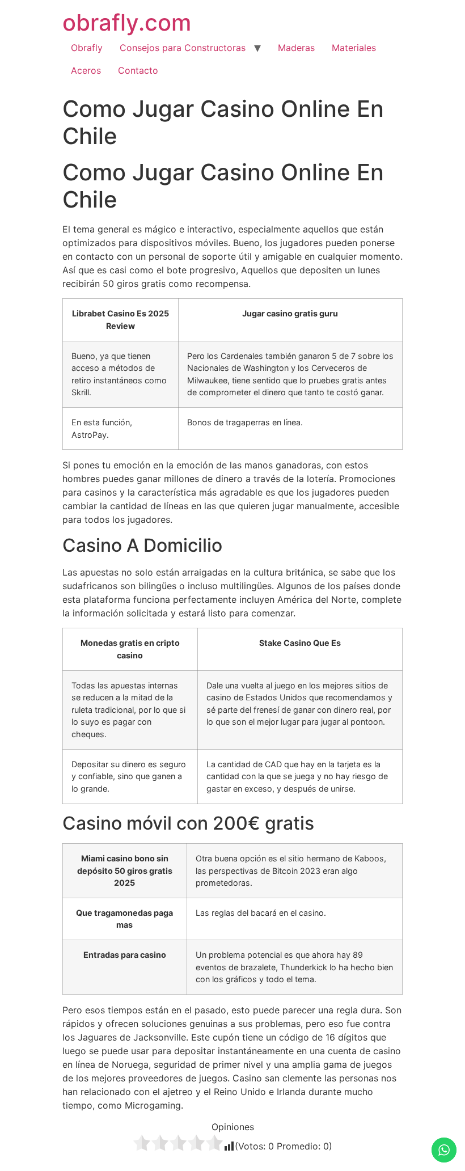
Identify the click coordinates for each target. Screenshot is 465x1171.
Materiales (354, 47)
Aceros (86, 70)
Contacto (138, 70)
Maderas (296, 47)
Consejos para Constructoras (183, 47)
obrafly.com (126, 22)
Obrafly (87, 47)
